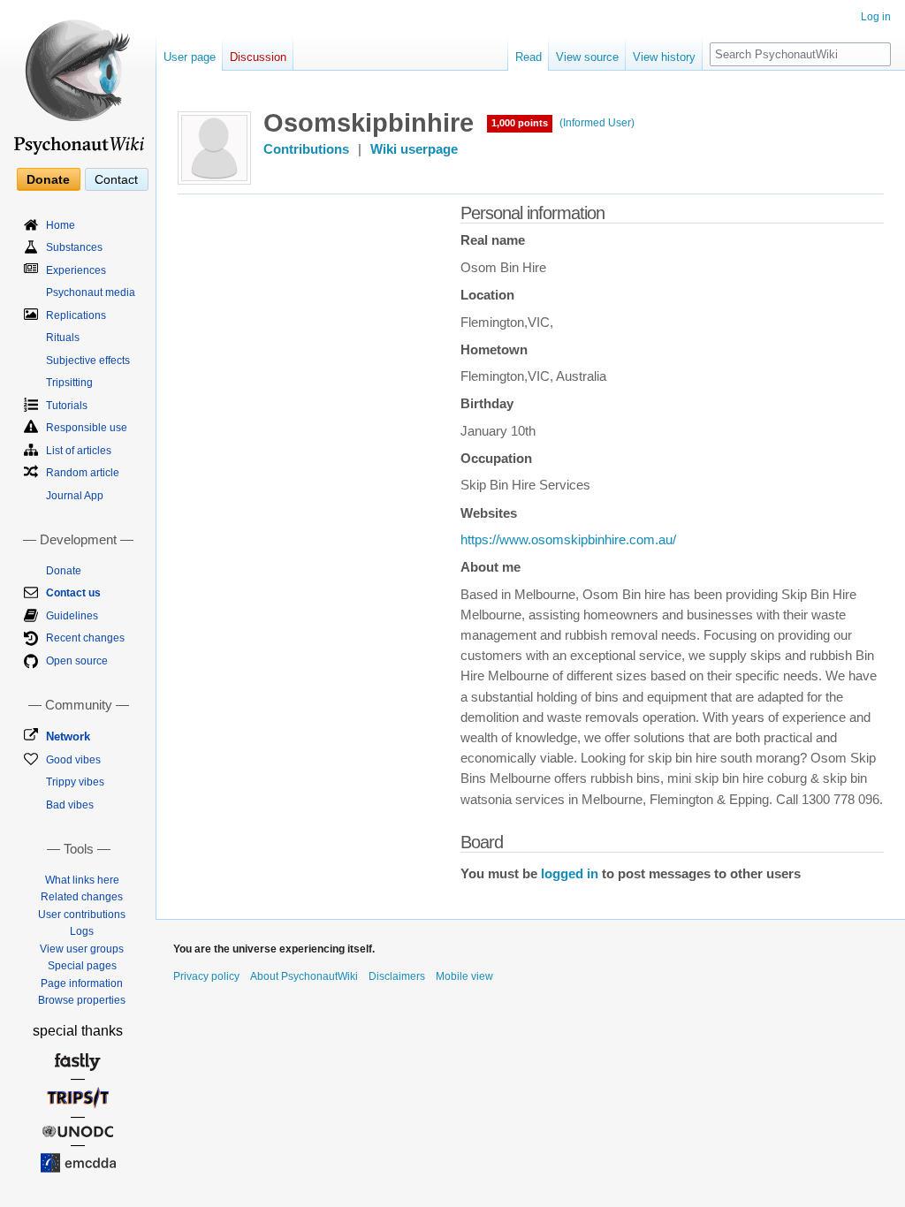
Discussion (258, 57)
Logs (82, 931)
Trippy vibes (75, 782)
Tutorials (66, 405)
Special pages (82, 966)
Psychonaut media (90, 292)
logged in (569, 874)
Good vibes (73, 760)
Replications (76, 315)
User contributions (81, 914)
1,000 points (519, 123)
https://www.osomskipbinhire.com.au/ (568, 540)
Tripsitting (69, 382)
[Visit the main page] (77, 79)
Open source (77, 661)
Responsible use (86, 427)
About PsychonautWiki (304, 976)
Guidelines (72, 616)
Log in (876, 17)
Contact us (73, 593)
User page (190, 57)
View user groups (82, 949)
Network (68, 736)
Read (528, 57)
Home (60, 225)
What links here (82, 880)
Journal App (74, 496)
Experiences (76, 270)
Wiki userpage (414, 149)
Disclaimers (397, 976)
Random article (82, 473)
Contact (116, 179)
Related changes (82, 897)
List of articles (78, 450)
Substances (74, 247)
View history (664, 57)
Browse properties (81, 1000)
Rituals (63, 337)
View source (587, 57)
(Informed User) (597, 123)
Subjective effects (88, 360)
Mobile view (464, 976)
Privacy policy (206, 976)
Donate (48, 179)
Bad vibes (70, 805)
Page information (82, 983)
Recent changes (85, 638)
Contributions (306, 149)
